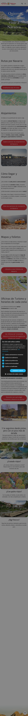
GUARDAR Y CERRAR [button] (18, 370)
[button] (14, 374)
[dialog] (14, 358)
